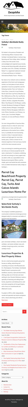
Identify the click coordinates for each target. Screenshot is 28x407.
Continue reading (7, 304)
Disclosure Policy (8, 389)
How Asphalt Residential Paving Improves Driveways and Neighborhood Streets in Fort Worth (14, 367)
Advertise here (7, 385)
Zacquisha (14, 12)
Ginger (11, 39)
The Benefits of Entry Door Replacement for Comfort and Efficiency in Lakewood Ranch (13, 347)
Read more (5, 300)
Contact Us (7, 387)
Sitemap (6, 391)
